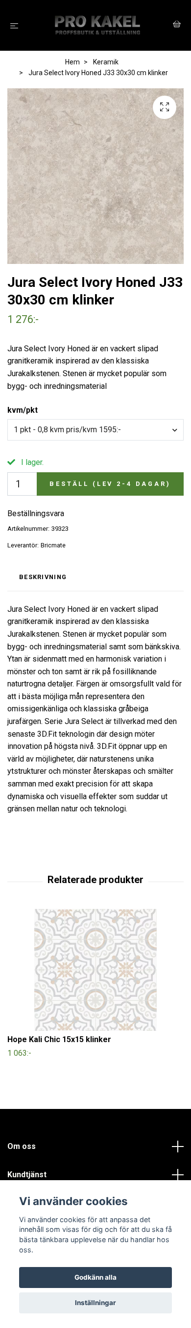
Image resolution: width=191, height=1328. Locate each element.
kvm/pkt (22, 410)
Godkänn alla (95, 1277)
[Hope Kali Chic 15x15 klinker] (95, 970)
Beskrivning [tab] (43, 577)
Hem (72, 62)
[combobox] (95, 430)
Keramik (106, 62)
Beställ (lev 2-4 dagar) (109, 483)
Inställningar (95, 1303)
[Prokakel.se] (97, 25)
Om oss (21, 1146)
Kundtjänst (27, 1174)
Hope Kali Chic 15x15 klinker (59, 1039)
